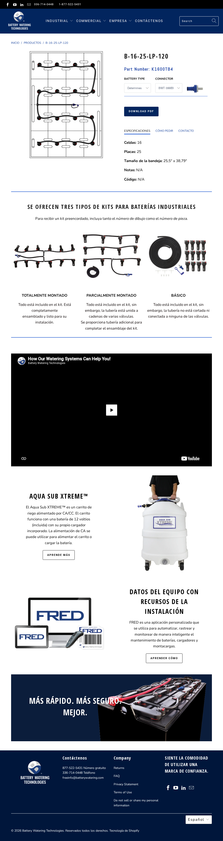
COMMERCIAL (88, 21)
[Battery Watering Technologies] (19, 21)
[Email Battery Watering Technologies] (28, 4)
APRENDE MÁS (58, 555)
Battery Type (134, 79)
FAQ (117, 776)
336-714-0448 (44, 4)
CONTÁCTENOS (149, 21)
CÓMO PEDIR (164, 131)
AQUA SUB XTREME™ (58, 496)
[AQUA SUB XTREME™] (164, 525)
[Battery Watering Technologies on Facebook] (7, 4)
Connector (164, 79)
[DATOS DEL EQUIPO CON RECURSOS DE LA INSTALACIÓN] (58, 624)
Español (196, 819)
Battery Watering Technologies (43, 831)
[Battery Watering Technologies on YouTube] (14, 4)
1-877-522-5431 (70, 4)
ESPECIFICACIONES (137, 131)
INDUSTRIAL (57, 21)
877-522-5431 (73, 768)
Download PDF (141, 111)
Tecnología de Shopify (124, 831)
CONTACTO (186, 131)
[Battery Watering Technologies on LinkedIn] (22, 4)
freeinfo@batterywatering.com (83, 778)
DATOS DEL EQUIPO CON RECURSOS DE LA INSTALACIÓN (164, 601)
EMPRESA (118, 21)
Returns (119, 768)
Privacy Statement (126, 784)
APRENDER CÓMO (164, 658)
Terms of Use (123, 792)
